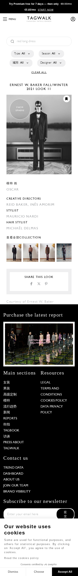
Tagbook (11, 430)
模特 (6, 400)
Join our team (15, 485)
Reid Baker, (18, 204)
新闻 (6, 412)
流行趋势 (10, 406)
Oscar (12, 189)
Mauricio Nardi (22, 216)
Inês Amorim (42, 204)
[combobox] (22, 54)
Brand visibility (17, 491)
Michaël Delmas (22, 228)
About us (11, 479)
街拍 (6, 424)
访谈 (6, 436)
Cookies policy (54, 400)
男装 (6, 388)
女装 (6, 382)
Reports (10, 418)
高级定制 (10, 394)
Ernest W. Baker (26, 85)
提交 (65, 514)
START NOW (45, 9)
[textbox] (22, 54)
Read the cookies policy (21, 558)
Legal (46, 382)
